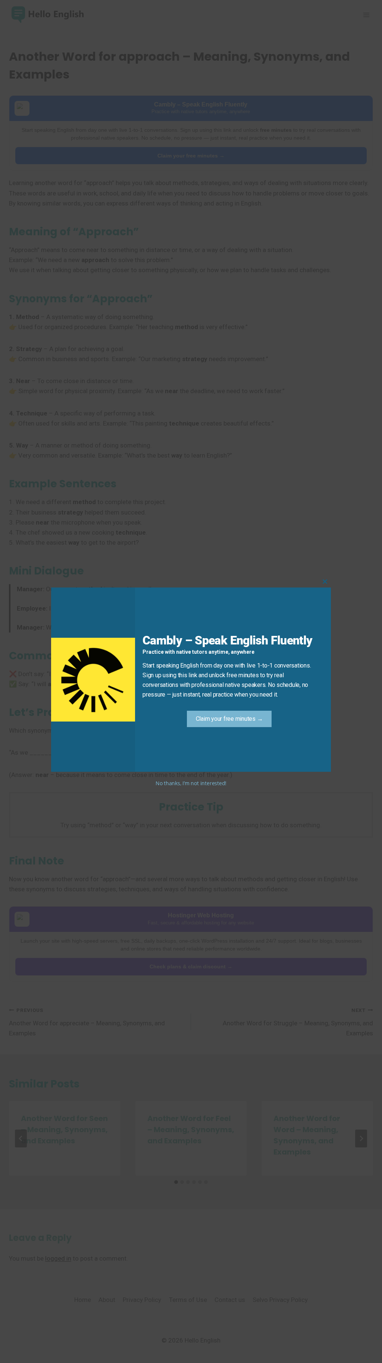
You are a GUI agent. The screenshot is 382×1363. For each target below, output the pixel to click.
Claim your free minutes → (229, 718)
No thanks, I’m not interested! (191, 783)
